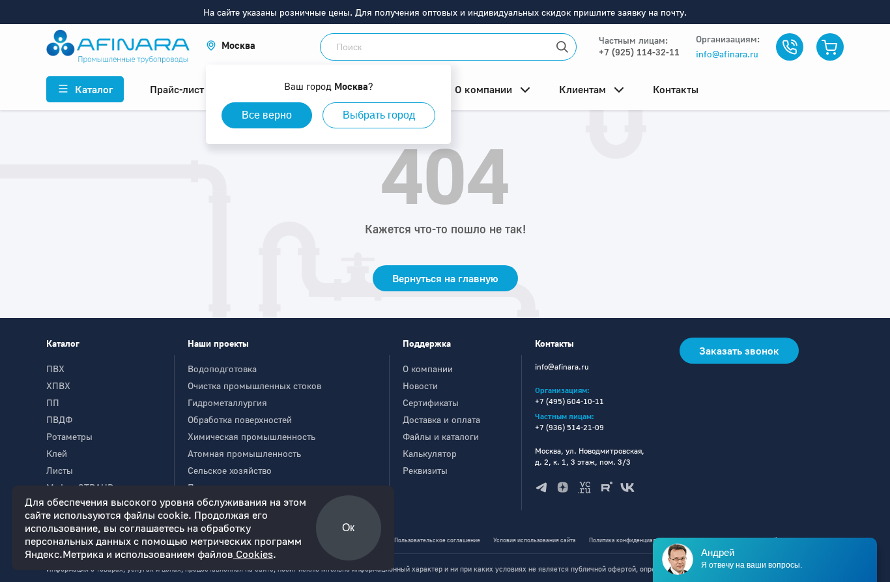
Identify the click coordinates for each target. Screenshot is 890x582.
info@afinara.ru (727, 53)
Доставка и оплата (441, 419)
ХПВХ (58, 385)
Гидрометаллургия (227, 402)
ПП (52, 402)
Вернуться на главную (445, 278)
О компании (428, 368)
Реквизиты (425, 470)
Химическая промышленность (251, 436)
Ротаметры (69, 436)
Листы (59, 470)
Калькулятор (430, 453)
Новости (420, 385)
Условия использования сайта (534, 540)
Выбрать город (379, 115)
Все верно (267, 115)
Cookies (253, 553)
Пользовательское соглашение (437, 540)
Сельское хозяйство (230, 470)
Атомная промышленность (244, 453)
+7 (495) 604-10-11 (569, 401)
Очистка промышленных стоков (254, 385)
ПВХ (55, 368)
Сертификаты (431, 402)
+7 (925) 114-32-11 (639, 51)
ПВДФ (59, 419)
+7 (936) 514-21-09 (569, 427)
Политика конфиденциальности (632, 540)
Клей (56, 453)
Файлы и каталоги (441, 436)
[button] (230, 45)
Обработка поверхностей (240, 419)
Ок (348, 527)
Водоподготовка (222, 368)
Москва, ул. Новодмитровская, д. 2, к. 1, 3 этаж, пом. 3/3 (589, 456)
